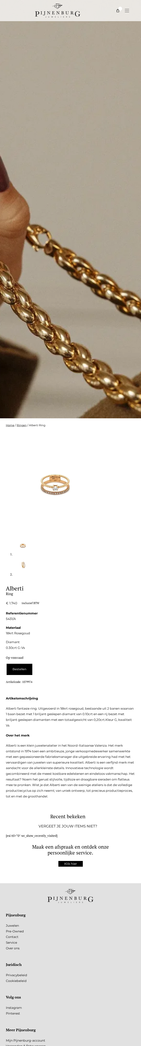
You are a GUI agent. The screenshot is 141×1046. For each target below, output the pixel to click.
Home (10, 425)
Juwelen (12, 925)
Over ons (12, 948)
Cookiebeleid (16, 981)
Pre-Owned (15, 931)
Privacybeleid (16, 975)
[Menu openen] (127, 10)
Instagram (14, 1008)
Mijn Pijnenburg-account (25, 1040)
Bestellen (19, 669)
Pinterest (13, 1013)
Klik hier (70, 864)
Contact (12, 937)
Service (11, 942)
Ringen (22, 425)
